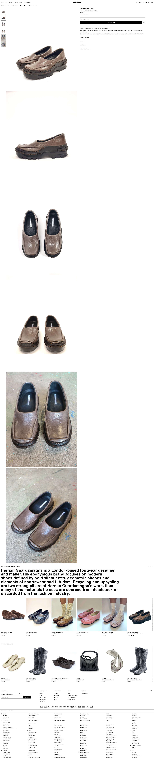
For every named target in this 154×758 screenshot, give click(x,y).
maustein (82, 729)
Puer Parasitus (109, 732)
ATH (4, 747)
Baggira (5, 750)
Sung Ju (134, 722)
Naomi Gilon (83, 755)
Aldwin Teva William (8, 727)
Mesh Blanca (83, 730)
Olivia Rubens (109, 717)
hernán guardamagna (86, 8)
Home (2, 5)
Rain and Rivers (110, 734)
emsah (30, 753)
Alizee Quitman (6, 732)
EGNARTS (31, 744)
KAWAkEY (56, 752)
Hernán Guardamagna (12, 5)
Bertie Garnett (6, 753)
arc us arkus (6, 742)
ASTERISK (5, 743)
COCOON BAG (80, 679)
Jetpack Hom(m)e (58, 739)
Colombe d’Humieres (34, 720)
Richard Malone (110, 744)
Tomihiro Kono (135, 742)
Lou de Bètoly (83, 718)
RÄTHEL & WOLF (110, 739)
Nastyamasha (83, 757)
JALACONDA (57, 735)
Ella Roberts (32, 749)
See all (149, 567)
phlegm (108, 725)
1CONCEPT (5, 715)
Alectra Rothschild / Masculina (10, 729)
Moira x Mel (83, 740)
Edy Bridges (32, 740)
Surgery (134, 723)
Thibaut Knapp (135, 737)
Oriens (107, 720)
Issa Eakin (56, 732)
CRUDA (30, 727)
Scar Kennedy (109, 754)
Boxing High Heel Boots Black (134, 679)
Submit (27, 697)
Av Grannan (6, 748)
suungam (134, 725)
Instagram (56, 695)
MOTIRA (82, 742)
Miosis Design (83, 737)
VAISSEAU (134, 754)
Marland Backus (84, 725)
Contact (56, 693)
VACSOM (134, 752)
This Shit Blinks (136, 738)
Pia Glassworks (110, 727)
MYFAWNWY (83, 750)
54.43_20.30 (6, 717)
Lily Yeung (82, 715)
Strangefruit (135, 718)
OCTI (107, 713)
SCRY (107, 755)
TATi (133, 732)
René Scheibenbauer (111, 742)
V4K (133, 750)
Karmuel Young (58, 749)
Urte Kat (134, 749)
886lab (4, 718)
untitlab (134, 747)
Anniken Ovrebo (6, 738)
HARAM (56, 715)
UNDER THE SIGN (136, 745)
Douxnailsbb (32, 735)
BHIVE (4, 755)
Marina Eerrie (83, 724)
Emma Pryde (32, 750)
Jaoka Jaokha (57, 737)
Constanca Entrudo (33, 722)
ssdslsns (134, 715)
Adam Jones (6, 720)
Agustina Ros (6, 724)
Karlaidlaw (57, 747)
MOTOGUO (83, 743)
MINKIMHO (83, 735)
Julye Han (56, 745)
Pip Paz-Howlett (110, 729)
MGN (81, 732)
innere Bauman (58, 725)
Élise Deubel (32, 747)
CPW (30, 725)
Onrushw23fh (109, 718)
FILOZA (30, 755)
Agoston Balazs (6, 722)
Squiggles (134, 713)
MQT (81, 747)
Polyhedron (109, 730)
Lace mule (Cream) (5, 679)
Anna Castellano (7, 737)
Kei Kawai (56, 754)
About (41, 693)
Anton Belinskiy (6, 740)
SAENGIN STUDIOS (111, 749)
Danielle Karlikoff (33, 732)
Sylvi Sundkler (135, 727)
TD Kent (134, 733)
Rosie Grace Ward (110, 747)
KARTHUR (57, 750)
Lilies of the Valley (84, 713)
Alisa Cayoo (6, 730)
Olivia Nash (109, 715)
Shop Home (42, 701)
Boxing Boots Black (31, 679)
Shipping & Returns (72, 695)
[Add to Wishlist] (144, 22)
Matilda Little (83, 727)
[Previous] (2, 614)
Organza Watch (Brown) (108, 679)
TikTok (55, 699)
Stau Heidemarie (136, 717)
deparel (30, 733)
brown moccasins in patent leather (29, 5)
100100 (4, 713)
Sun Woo (134, 720)
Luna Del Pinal (83, 722)
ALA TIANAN (6, 725)
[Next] (24, 614)
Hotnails (56, 722)
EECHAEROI (32, 742)
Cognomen (31, 718)
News (41, 695)
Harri (55, 718)
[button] (2, 2)
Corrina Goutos (32, 723)
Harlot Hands (57, 717)
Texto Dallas (135, 735)
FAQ (69, 693)
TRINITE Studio (135, 743)
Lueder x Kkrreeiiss (85, 720)
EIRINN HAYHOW (33, 745)
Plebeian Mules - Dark (56, 679)
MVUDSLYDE (83, 748)
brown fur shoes (5, 633)
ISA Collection (57, 729)
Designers (42, 703)
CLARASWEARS (32, 715)
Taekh (133, 730)
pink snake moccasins (107, 633)
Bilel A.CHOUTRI (7, 757)
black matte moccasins (32, 633)
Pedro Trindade (110, 724)
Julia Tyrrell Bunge (59, 744)
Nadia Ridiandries (84, 752)
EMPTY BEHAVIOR (33, 752)
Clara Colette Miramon (34, 713)
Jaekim (56, 734)
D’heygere (31, 737)
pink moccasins (80, 633)
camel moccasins (55, 633)
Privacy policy (71, 699)
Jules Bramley (57, 740)
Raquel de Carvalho (111, 737)
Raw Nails (108, 740)
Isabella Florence (58, 730)
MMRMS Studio (84, 738)
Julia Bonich (57, 742)
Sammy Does (109, 750)
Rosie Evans (109, 745)
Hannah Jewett (58, 713)
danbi (30, 730)
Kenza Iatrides (58, 755)
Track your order (72, 697)
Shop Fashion (43, 699)
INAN (55, 724)
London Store (43, 697)
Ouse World (109, 722)
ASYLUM (5, 745)
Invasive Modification (59, 727)
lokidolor (82, 717)
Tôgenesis (134, 740)
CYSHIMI (31, 728)
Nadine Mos (83, 753)
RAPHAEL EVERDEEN (111, 735)
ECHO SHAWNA (32, 739)
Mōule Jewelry (83, 745)
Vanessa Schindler (136, 755)
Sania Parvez (109, 752)
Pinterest (56, 697)
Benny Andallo (6, 752)
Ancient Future (6, 733)
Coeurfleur (31, 717)
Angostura (5, 735)
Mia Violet (82, 733)
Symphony (134, 728)
